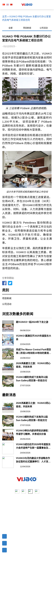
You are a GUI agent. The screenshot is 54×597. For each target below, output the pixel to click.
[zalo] (37, 491)
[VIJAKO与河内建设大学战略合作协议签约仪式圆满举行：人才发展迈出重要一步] (8, 462)
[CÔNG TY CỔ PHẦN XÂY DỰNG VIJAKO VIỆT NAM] (27, 479)
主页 (4, 16)
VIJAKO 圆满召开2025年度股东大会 (33, 337)
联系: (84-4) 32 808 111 (19, 542)
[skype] (30, 491)
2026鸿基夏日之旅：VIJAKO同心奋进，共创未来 (33, 365)
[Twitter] (10, 283)
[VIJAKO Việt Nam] (27, 4)
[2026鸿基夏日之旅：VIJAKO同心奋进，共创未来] (8, 367)
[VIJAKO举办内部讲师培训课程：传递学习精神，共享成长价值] (8, 434)
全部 (10, 28)
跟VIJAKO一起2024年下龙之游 (32, 322)
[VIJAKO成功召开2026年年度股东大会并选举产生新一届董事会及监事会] (8, 448)
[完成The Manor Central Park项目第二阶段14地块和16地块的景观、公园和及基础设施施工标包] (8, 353)
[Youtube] (24, 491)
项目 (4, 513)
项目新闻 (27, 28)
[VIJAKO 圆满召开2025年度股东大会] (8, 340)
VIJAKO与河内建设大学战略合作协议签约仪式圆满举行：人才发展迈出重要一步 (33, 460)
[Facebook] (4, 283)
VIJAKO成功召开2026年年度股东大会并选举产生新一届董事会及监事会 (33, 446)
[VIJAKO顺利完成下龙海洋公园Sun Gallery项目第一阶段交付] (8, 381)
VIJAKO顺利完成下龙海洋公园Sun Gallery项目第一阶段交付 (32, 379)
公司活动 (44, 28)
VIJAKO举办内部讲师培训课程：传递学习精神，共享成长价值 (33, 432)
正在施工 (32, 508)
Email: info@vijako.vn (19, 535)
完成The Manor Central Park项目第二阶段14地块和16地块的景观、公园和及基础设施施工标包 (33, 351)
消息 (4, 518)
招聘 (4, 524)
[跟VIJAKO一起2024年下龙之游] (8, 326)
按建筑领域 (34, 518)
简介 (4, 508)
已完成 (31, 513)
